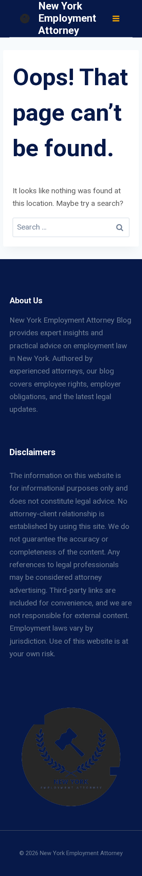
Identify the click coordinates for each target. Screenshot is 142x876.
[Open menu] (115, 18)
